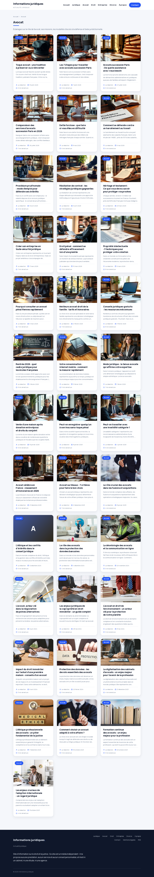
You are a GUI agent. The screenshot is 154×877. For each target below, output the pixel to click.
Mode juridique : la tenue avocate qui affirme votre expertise (120, 366)
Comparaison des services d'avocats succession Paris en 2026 (29, 128)
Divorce (113, 5)
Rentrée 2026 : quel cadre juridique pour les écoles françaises (27, 367)
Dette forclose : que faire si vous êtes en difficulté (72, 127)
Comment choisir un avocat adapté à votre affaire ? (73, 731)
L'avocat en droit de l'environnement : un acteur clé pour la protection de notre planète (117, 610)
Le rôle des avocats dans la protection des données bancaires (71, 548)
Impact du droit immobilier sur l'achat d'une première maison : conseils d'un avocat (31, 672)
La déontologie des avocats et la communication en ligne (118, 547)
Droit (93, 5)
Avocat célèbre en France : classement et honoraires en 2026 (27, 488)
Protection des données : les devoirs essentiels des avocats (75, 671)
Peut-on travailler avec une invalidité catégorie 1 (116, 426)
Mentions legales (129, 840)
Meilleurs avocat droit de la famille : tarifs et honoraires (74, 308)
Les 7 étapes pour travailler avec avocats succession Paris (75, 66)
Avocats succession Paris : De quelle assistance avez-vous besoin (116, 67)
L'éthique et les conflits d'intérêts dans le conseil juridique (28, 548)
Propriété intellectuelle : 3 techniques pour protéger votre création (115, 249)
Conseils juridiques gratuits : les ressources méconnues (117, 308)
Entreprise (102, 5)
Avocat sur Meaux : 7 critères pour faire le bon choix (74, 486)
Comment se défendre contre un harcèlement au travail (118, 127)
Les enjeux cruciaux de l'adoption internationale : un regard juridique (29, 793)
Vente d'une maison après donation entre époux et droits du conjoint (29, 427)
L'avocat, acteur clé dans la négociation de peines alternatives (27, 608)
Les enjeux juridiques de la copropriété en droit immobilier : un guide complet (75, 608)
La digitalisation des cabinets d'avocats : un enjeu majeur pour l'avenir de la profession (118, 672)
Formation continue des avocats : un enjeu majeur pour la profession (116, 732)
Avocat (86, 5)
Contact (135, 5)
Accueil (66, 5)
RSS (139, 840)
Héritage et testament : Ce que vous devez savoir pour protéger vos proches (117, 188)
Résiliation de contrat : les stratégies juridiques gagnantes (76, 187)
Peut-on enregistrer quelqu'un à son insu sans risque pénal (75, 426)
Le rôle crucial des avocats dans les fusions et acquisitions (119, 486)
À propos (123, 5)
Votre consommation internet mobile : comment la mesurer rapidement (73, 367)
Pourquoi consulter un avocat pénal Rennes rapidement (31, 308)
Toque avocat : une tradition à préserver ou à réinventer (31, 66)
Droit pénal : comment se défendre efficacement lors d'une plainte (72, 249)
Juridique (76, 5)
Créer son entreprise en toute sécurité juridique (28, 248)
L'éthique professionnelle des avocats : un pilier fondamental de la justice (29, 732)
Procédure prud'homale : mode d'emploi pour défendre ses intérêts (28, 188)
